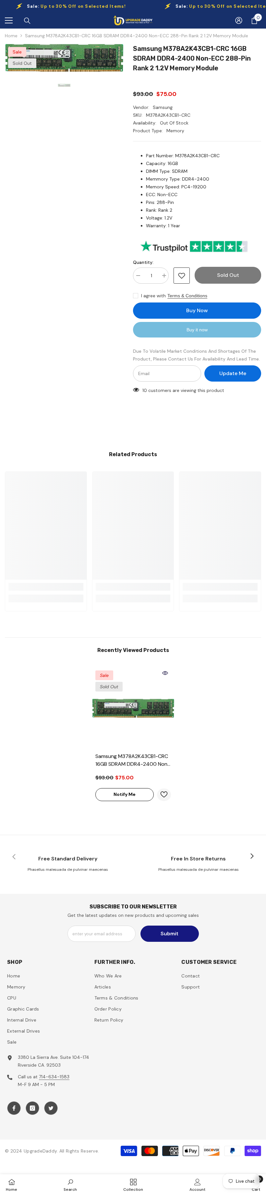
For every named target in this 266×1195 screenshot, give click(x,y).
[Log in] (239, 20)
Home (11, 36)
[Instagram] (32, 1108)
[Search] (27, 21)
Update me (232, 373)
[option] (64, 58)
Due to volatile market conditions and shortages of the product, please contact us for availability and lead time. (196, 355)
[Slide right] (252, 856)
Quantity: (143, 262)
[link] (45, 587)
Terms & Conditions (187, 295)
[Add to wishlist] (182, 275)
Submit (169, 933)
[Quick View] (165, 673)
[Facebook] (14, 1108)
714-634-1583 (54, 1077)
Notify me (125, 794)
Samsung (163, 107)
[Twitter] (51, 1108)
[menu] (9, 20)
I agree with (153, 296)
